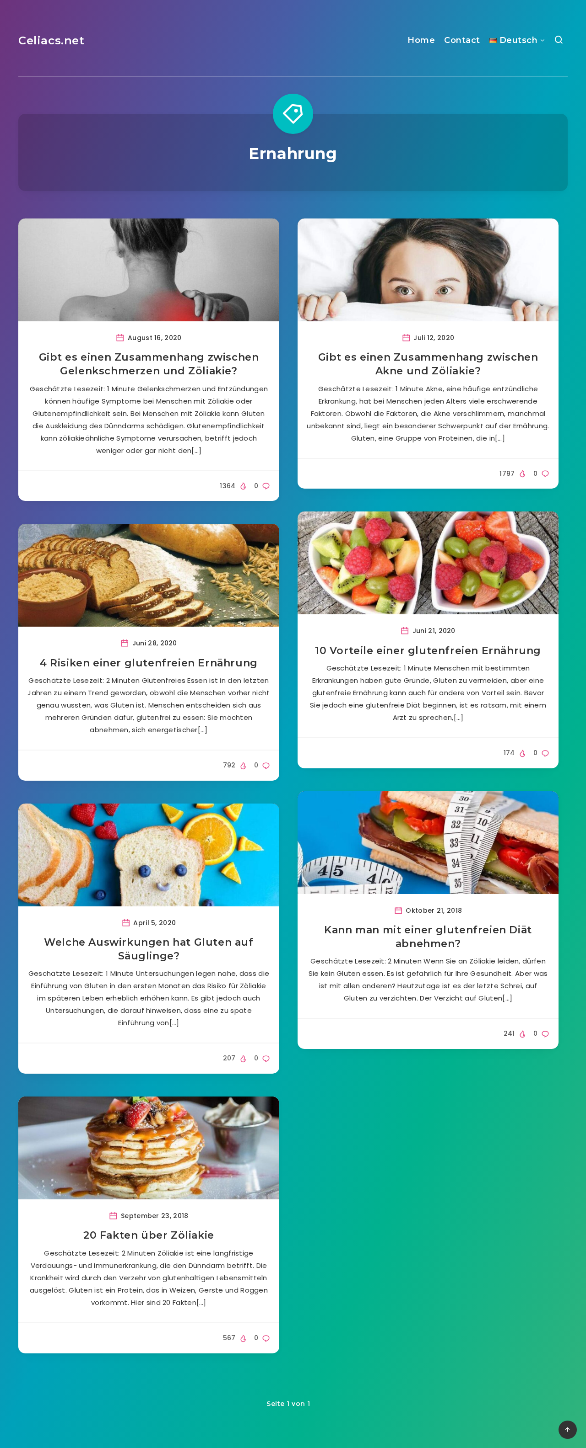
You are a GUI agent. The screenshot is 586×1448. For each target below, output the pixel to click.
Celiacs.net (51, 40)
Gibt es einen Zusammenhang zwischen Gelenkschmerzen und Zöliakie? (149, 364)
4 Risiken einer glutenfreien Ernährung (149, 663)
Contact (462, 40)
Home (421, 40)
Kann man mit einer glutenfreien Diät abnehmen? (428, 937)
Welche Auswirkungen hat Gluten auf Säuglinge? (148, 949)
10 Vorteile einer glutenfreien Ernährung (428, 650)
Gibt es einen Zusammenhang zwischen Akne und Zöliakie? (428, 364)
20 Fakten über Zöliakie (148, 1235)
